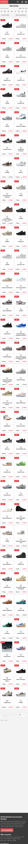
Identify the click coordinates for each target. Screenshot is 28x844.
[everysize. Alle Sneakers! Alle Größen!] (4, 2)
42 (18, 11)
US (23, 8)
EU (20, 8)
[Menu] (26, 2)
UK (26, 8)
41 (15, 11)
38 (4, 11)
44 (25, 11)
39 (8, 11)
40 (12, 11)
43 (22, 11)
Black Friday (4, 840)
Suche (22, 2)
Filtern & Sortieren (21, 15)
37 (1, 11)
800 (20, 714)
